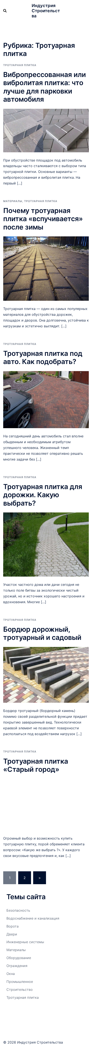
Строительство (19, 989)
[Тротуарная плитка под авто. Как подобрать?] (46, 399)
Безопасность (18, 910)
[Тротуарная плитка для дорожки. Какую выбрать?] (46, 544)
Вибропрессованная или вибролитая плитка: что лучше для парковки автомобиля (44, 86)
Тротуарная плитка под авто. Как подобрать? (42, 357)
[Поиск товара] (5, 10)
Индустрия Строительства (46, 10)
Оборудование (18, 958)
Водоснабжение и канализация (32, 918)
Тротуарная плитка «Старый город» (35, 765)
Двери (11, 934)
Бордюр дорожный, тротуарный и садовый (42, 633)
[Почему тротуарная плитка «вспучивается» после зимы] (46, 268)
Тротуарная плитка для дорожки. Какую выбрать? (42, 494)
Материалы (12, 201)
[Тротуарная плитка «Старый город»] (46, 804)
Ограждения (16, 966)
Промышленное (19, 981)
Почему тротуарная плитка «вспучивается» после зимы (43, 218)
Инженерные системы (25, 942)
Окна (10, 973)
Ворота (12, 926)
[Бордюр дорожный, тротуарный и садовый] (46, 674)
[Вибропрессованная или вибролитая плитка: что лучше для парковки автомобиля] (46, 130)
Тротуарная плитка (19, 65)
